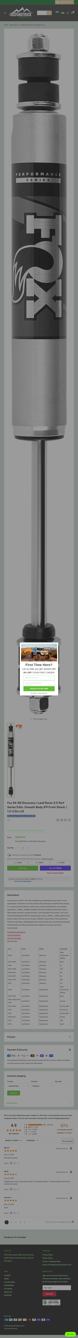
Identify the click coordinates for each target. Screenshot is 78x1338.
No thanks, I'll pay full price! (39, 693)
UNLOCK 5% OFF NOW (39, 689)
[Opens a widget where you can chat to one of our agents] (70, 1334)
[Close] (56, 644)
